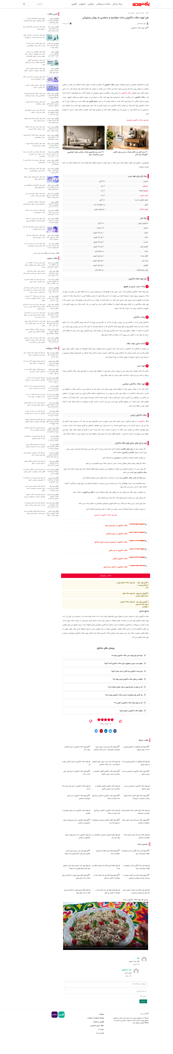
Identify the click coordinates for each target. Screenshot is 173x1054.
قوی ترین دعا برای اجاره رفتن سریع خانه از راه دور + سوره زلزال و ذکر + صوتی (35, 323)
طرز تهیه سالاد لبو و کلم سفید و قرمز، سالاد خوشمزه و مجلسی (137, 836)
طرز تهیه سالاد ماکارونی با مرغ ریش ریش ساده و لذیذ (76, 787)
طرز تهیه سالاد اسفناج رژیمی (126, 582)
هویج (146, 190)
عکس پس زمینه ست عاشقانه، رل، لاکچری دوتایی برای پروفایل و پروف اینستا (35, 265)
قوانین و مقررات (98, 1022)
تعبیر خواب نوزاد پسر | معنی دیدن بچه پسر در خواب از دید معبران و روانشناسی (34, 154)
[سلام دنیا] (54, 1017)
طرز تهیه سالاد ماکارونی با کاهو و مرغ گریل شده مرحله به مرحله (107, 811)
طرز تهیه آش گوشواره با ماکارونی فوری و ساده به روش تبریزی (136, 762)
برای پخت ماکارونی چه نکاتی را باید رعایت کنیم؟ (127, 671)
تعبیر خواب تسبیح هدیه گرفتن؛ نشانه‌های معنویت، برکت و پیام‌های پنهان (35, 62)
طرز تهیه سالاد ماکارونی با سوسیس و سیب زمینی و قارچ (137, 787)
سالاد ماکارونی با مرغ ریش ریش (116, 525)
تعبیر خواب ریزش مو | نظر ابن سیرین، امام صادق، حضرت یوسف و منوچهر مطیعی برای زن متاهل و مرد (34, 340)
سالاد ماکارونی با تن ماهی (118, 550)
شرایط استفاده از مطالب (95, 1018)
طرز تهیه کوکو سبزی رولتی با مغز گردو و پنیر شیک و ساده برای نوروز (77, 891)
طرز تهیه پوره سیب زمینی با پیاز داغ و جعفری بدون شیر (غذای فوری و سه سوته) (76, 866)
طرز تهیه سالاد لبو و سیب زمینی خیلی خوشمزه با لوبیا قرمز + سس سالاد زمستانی (106, 762)
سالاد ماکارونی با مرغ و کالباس (116, 533)
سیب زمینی (144, 195)
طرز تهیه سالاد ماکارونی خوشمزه (138, 120)
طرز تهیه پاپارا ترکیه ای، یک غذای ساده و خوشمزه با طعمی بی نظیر (108, 891)
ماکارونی (142, 421)
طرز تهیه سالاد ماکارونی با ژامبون (105, 515)
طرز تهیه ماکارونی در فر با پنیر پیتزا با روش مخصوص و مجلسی (77, 836)
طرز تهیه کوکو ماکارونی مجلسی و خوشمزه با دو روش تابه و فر (105, 836)
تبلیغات (101, 1014)
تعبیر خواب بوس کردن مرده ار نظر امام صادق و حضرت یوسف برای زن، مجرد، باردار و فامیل (34, 306)
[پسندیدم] (120, 720)
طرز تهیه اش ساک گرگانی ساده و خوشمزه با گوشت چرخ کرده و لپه (136, 866)
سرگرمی (91, 4)
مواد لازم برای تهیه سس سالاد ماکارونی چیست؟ (127, 655)
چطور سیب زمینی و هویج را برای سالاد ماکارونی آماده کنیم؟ (123, 663)
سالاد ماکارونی (126, 93)
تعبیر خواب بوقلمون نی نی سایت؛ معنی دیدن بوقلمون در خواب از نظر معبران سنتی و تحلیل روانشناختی (35, 54)
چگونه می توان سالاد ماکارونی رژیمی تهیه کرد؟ (128, 679)
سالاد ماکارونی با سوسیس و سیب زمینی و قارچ (111, 542)
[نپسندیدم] (91, 720)
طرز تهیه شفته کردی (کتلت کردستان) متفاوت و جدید (106, 866)
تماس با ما (100, 1033)
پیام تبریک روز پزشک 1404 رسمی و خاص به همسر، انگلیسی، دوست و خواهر (35, 298)
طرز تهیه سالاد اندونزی (127, 602)
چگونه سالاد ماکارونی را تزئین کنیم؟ (131, 711)
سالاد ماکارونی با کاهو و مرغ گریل (115, 567)
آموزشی (82, 4)
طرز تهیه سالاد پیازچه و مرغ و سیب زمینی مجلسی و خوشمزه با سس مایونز (35, 488)
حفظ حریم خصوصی (97, 1025)
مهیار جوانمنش (141, 23)
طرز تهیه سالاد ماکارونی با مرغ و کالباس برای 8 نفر (76, 762)
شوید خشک (144, 209)
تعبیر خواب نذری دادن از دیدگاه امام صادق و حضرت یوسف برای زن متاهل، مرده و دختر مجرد (34, 315)
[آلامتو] (61, 1017)
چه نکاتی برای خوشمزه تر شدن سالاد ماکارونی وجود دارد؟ (124, 695)
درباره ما (101, 1029)
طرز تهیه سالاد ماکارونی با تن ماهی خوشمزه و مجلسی (76, 811)
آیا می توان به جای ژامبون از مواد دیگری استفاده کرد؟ (125, 687)
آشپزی (74, 4)
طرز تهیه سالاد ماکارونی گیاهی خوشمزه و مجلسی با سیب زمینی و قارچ (107, 787)
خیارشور (145, 186)
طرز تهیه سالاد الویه (129, 593)
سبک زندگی (117, 4)
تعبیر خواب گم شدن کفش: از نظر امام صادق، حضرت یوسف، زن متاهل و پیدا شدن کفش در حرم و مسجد (34, 290)
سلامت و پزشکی (103, 4)
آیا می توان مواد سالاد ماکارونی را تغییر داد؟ (128, 703)
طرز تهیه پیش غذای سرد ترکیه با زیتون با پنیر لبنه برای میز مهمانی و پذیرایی (136, 891)
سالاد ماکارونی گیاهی (120, 558)
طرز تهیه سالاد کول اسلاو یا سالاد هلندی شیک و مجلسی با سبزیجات (135, 811)
